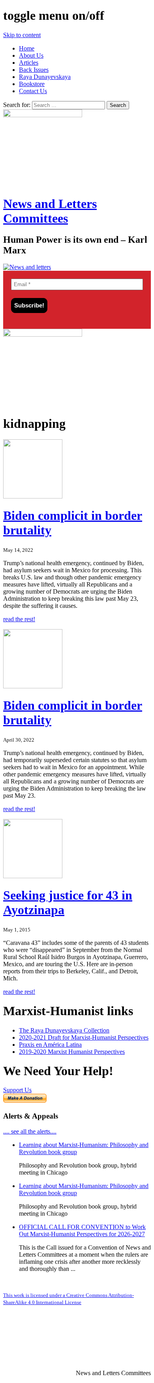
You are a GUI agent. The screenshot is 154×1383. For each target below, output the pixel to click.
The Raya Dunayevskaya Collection (64, 1030)
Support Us (17, 1090)
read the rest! (19, 619)
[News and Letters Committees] (27, 267)
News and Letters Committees (50, 211)
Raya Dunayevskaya (45, 76)
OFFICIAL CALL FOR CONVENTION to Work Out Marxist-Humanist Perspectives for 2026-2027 (82, 1230)
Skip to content (22, 35)
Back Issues (34, 69)
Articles (28, 62)
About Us (31, 55)
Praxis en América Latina (50, 1044)
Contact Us (33, 91)
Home (26, 48)
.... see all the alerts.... (29, 1131)
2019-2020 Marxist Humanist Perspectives (72, 1051)
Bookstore (32, 84)
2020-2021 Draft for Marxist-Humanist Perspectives (83, 1037)
